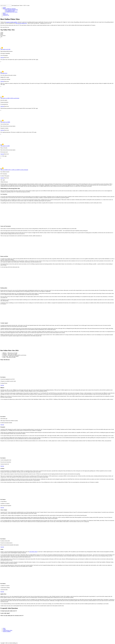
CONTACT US (6, 15)
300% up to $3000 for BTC (5, 169)
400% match (2, 122)
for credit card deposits (23, 169)
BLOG (4, 13)
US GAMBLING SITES (10, 10)
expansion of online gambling (11, 22)
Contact (4, 629)
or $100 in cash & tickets (14, 98)
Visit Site (2, 57)
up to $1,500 (7, 49)
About (4, 628)
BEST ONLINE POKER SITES (11, 9)
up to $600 (7, 98)
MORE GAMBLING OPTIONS (9, 8)
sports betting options (33, 551)
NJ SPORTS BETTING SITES (11, 11)
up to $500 (7, 145)
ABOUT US (5, 14)
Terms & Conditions (7, 631)
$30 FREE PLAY (3, 73)
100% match (2, 49)
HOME (4, 7)
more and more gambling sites (21, 23)
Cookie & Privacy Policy (7, 630)
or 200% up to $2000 (15, 169)
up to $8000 (7, 122)
